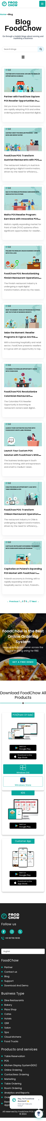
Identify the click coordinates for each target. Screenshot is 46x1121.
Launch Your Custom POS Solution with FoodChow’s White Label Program (22, 455)
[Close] (38, 1099)
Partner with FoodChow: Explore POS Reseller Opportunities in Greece (22, 101)
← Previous (12, 601)
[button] (23, 57)
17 (30, 601)
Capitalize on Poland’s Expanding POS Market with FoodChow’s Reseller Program (23, 573)
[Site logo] (9, 3)
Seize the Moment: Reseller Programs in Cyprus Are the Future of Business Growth (19, 337)
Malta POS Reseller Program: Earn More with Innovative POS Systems (21, 219)
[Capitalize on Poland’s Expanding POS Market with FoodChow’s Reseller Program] (23, 562)
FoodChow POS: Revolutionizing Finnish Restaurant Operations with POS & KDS (21, 278)
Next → (35, 601)
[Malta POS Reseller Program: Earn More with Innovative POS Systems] (23, 208)
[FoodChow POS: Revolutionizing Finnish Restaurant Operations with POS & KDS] (23, 267)
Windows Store (23, 785)
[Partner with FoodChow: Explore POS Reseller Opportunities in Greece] (23, 90)
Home (3, 14)
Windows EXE (23, 772)
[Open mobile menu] (42, 4)
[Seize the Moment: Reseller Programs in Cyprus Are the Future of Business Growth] (23, 326)
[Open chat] (39, 1114)
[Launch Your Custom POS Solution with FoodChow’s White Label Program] (23, 444)
